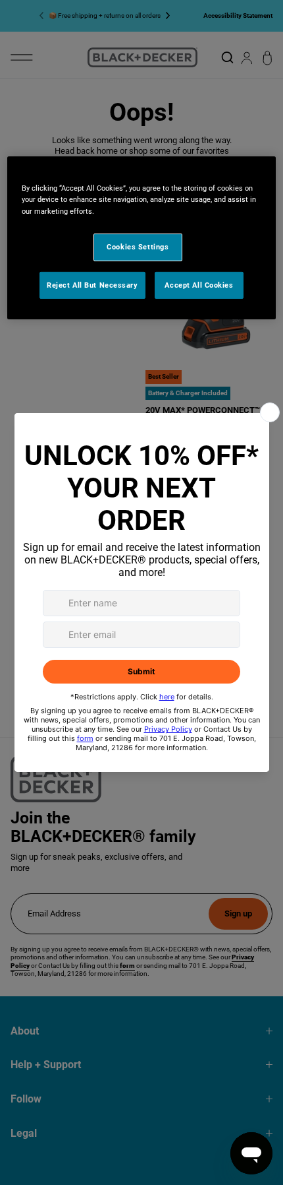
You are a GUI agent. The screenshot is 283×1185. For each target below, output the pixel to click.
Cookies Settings (137, 246)
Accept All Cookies (199, 284)
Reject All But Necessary (92, 284)
